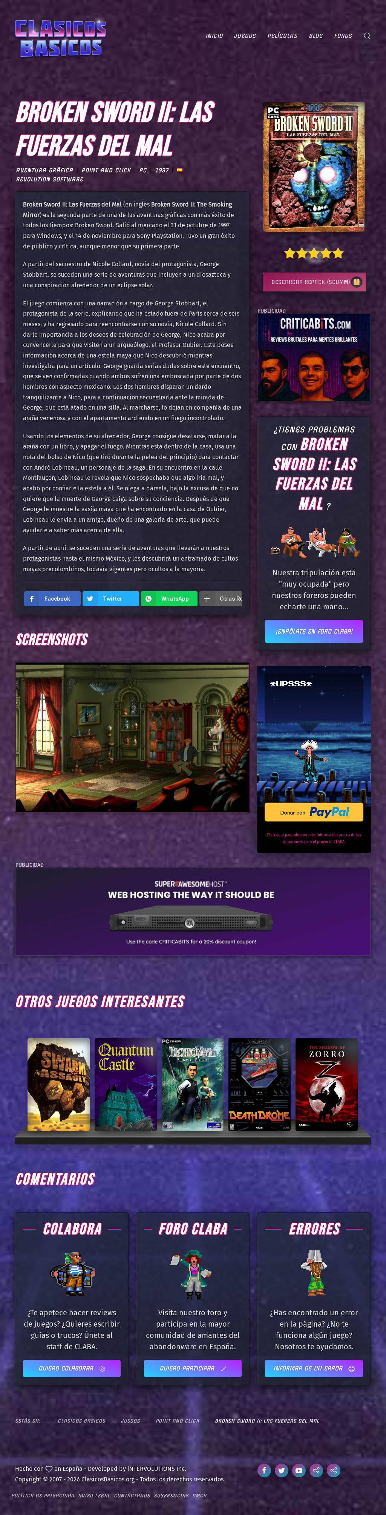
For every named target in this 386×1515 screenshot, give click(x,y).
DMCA (199, 1495)
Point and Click (106, 170)
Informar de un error (309, 1368)
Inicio (214, 35)
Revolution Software (49, 179)
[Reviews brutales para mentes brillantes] (313, 357)
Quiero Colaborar (66, 1368)
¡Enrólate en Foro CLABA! (314, 631)
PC (143, 170)
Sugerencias (171, 1495)
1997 (161, 170)
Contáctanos (132, 1495)
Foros (343, 35)
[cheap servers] (193, 911)
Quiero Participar (187, 1368)
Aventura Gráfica (44, 170)
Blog (316, 35)
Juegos (245, 35)
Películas (282, 35)
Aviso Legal (94, 1495)
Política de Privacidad (42, 1495)
